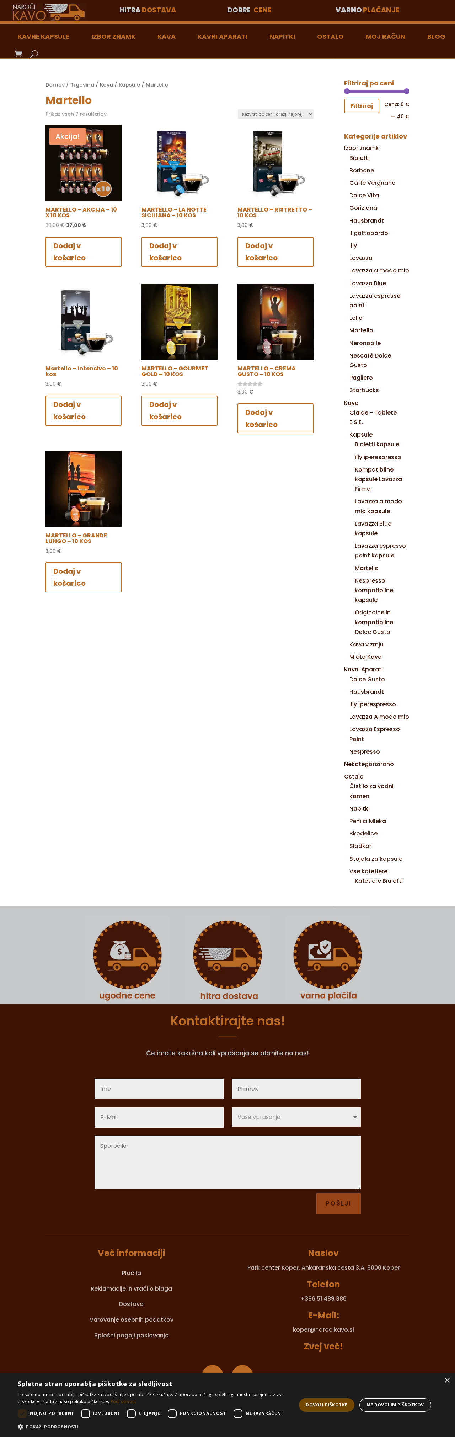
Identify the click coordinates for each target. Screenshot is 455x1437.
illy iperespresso (378, 457)
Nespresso (364, 752)
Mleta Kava (365, 657)
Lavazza (361, 258)
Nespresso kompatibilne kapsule (374, 590)
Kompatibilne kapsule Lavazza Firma (378, 479)
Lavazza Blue (367, 283)
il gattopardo (368, 233)
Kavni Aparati (222, 36)
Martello (361, 330)
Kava (166, 36)
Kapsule (129, 84)
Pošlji (339, 1203)
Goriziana (363, 208)
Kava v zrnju (366, 644)
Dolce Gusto (367, 679)
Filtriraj (361, 106)
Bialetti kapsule (377, 444)
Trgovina (82, 84)
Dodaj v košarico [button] (69, 252)
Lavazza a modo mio (379, 270)
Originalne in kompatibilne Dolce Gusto (374, 622)
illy (353, 245)
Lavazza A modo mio (379, 717)
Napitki (282, 36)
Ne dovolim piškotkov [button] (395, 1405)
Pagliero (361, 378)
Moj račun (385, 36)
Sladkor (360, 846)
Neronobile (365, 343)
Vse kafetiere (368, 871)
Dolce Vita (364, 195)
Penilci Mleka (367, 821)
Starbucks (364, 390)
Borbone (361, 170)
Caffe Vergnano (372, 183)
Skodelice (363, 833)
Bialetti (359, 158)
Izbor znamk (113, 36)
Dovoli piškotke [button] (326, 1405)
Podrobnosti (124, 1402)
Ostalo (330, 36)
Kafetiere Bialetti (379, 881)
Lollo (356, 318)
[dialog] (227, 1405)
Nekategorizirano (369, 764)
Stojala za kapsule (375, 859)
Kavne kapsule (43, 36)
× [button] (447, 1380)
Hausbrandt (366, 221)
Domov (55, 84)
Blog (436, 36)
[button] (153, 1427)
